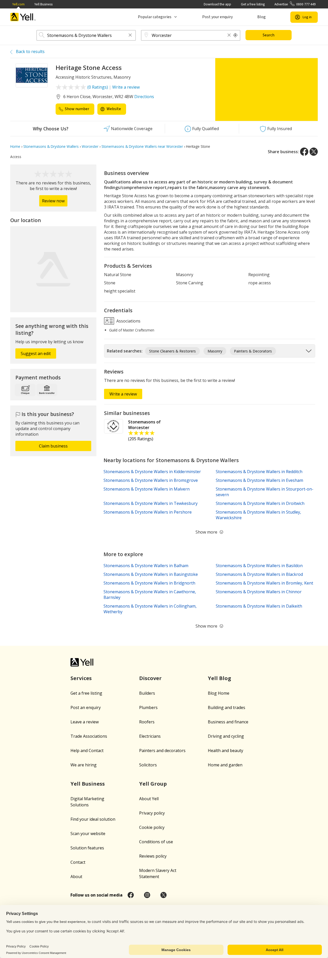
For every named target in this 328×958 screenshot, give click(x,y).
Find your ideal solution (92, 819)
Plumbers (148, 707)
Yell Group (153, 783)
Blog (261, 17)
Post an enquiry (85, 707)
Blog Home (218, 693)
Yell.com (18, 4)
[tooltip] (235, 35)
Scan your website (87, 833)
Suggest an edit (36, 353)
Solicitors (148, 765)
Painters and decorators (162, 750)
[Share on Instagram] (147, 895)
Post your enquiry (217, 17)
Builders (147, 693)
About (76, 876)
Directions (144, 96)
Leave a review (84, 722)
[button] (130, 35)
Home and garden (225, 765)
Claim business (53, 446)
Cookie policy (152, 827)
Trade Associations (88, 736)
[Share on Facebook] (304, 152)
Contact (77, 862)
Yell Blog (219, 678)
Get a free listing (253, 4)
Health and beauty (225, 750)
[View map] (53, 269)
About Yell (149, 798)
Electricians (150, 736)
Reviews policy (153, 856)
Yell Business (43, 4)
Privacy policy (152, 813)
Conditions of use (156, 842)
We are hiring (83, 765)
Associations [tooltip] (127, 321)
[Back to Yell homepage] (23, 17)
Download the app (217, 4)
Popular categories (154, 17)
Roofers (147, 722)
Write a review (126, 87)
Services (81, 678)
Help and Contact (87, 750)
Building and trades (226, 707)
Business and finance (228, 722)
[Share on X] (314, 152)
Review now (53, 201)
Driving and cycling (226, 736)
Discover (150, 678)
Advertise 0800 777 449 (295, 4)
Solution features (87, 848)
